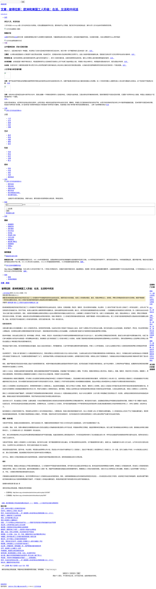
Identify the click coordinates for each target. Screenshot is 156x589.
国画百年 (11, 226)
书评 (9, 175)
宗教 (9, 127)
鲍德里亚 (11, 239)
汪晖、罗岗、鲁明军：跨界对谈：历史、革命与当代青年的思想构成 (152, 326)
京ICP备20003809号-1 (21, 586)
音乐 (9, 144)
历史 (9, 125)
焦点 (11, 565)
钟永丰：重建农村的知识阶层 (10, 562)
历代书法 (11, 231)
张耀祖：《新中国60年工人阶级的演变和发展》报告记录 (18, 536)
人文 (9, 118)
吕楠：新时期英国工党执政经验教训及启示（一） (17, 503)
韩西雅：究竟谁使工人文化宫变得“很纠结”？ (15, 543)
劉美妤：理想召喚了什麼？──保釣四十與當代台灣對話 (18, 529)
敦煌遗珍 (11, 224)
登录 (5, 202)
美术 (9, 135)
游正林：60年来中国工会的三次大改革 (13, 525)
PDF (23, 565)
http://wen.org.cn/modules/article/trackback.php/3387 (29, 495)
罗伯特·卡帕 (12, 235)
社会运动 (26, 302)
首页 (5, 17)
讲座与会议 (11, 188)
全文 (8, 83)
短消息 (15, 565)
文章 (5, 108)
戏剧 (9, 139)
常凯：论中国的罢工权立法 (9, 518)
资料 (9, 172)
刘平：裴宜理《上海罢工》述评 (11, 548)
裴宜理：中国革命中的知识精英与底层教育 (14, 527)
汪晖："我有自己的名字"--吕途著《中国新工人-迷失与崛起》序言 (21, 541)
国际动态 (11, 186)
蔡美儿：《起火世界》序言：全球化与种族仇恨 (152, 297)
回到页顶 (3, 584)
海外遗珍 (11, 228)
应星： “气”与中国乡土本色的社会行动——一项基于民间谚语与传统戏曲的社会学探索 (28, 522)
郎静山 (10, 246)
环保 (9, 170)
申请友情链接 (12, 279)
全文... (91, 51)
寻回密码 (9, 213)
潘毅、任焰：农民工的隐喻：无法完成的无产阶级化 (17, 532)
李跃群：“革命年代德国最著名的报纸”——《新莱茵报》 (19, 557)
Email (20, 565)
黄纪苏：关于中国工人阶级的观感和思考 (14, 539)
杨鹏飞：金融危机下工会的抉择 (11, 515)
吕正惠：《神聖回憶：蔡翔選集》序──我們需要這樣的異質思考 (21, 546)
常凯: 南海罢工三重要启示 (9, 520)
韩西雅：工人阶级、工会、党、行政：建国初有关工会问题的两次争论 (23, 534)
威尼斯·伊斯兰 (12, 241)
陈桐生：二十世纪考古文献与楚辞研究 (46, 503)
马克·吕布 (11, 237)
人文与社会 (6, 293)
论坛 (15, 37)
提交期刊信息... (13, 195)
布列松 (10, 233)
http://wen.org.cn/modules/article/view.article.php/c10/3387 (31, 492)
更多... (10, 248)
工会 (36, 302)
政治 (9, 154)
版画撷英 (11, 244)
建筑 (9, 141)
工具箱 (7, 565)
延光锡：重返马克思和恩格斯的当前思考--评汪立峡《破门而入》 (21, 555)
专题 (5, 43)
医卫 (9, 160)
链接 (5, 275)
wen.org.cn (4, 14)
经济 (9, 156)
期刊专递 (11, 190)
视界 (5, 216)
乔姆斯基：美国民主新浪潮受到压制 (12, 550)
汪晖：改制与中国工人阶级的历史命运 (13, 508)
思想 (9, 123)
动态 (5, 179)
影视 (9, 137)
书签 (27, 565)
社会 (9, 152)
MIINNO (11, 586)
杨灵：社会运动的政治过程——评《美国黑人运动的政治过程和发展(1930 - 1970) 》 (27, 513)
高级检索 (3, 4)
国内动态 (11, 184)
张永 (15, 302)
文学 (9, 120)
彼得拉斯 (10, 302)
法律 (9, 158)
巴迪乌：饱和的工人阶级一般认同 (11, 511)
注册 (5, 37)
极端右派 (32, 302)
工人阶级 (20, 302)
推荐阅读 (11, 177)
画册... (82, 262)
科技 (9, 168)
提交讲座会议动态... (14, 192)
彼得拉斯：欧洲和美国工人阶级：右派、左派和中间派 (18, 553)
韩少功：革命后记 (152, 310)
